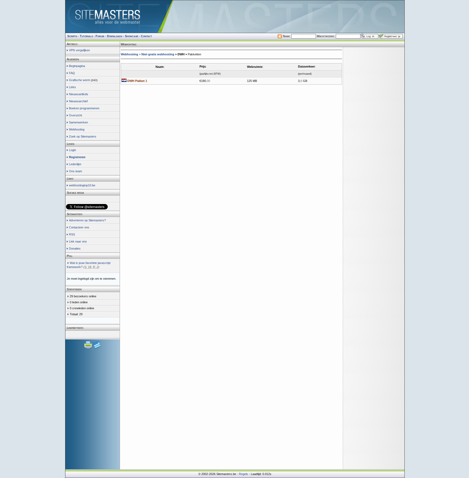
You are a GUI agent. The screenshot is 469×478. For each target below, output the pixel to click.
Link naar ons (78, 241)
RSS (72, 234)
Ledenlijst (75, 164)
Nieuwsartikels (78, 94)
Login (72, 150)
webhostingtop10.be (82, 185)
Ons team (75, 171)
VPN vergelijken (79, 50)
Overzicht (75, 115)
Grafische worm (79, 80)
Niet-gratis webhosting (157, 54)
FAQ (72, 73)
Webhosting (76, 129)
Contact (146, 36)
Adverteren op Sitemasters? (87, 220)
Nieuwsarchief (78, 101)
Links (72, 87)
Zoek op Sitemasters (82, 136)
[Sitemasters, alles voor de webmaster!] (234, 16)
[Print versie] (88, 347)
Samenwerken (78, 122)
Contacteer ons (79, 227)
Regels (243, 474)
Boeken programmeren (84, 108)
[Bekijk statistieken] (97, 347)
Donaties (75, 248)
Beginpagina (77, 66)
